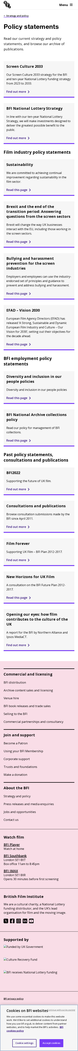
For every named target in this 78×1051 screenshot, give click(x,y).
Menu (63, 5)
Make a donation (15, 774)
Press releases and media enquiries (29, 804)
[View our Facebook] (12, 922)
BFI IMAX (11, 871)
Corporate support (17, 759)
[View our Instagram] (18, 922)
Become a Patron (16, 743)
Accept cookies (51, 1043)
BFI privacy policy (14, 998)
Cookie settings (24, 1043)
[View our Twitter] (6, 922)
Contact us (11, 820)
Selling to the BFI (15, 714)
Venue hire (11, 698)
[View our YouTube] (31, 922)
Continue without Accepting (61, 1009)
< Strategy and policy (16, 15)
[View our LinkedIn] (25, 922)
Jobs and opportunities (20, 812)
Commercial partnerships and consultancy (33, 722)
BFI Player (12, 844)
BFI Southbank (15, 856)
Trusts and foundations (20, 767)
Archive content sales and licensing (28, 690)
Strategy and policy (17, 796)
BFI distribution (15, 682)
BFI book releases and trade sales (27, 706)
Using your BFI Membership (23, 751)
